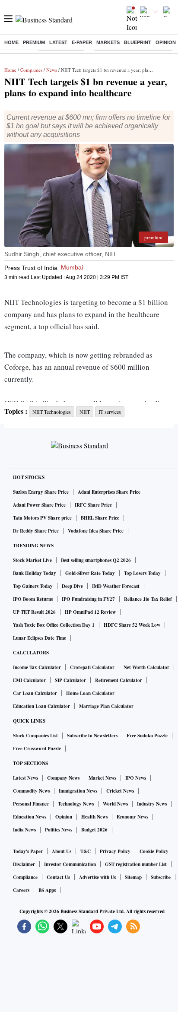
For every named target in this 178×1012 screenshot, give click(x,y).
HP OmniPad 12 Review (90, 612)
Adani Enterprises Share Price (109, 492)
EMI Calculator (29, 680)
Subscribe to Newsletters (92, 736)
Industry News (152, 804)
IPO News (135, 778)
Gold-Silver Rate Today (90, 573)
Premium (34, 42)
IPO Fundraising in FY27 (88, 599)
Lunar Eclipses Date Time (39, 638)
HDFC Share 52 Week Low (132, 625)
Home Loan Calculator (90, 693)
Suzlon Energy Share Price (41, 492)
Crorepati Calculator (92, 667)
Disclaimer (24, 864)
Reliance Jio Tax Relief (148, 599)
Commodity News (31, 791)
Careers (21, 890)
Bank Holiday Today (34, 573)
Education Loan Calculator (41, 706)
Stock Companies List (35, 736)
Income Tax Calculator (37, 667)
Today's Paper (28, 851)
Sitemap (133, 877)
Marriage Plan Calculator (106, 706)
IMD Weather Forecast (116, 586)
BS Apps (47, 890)
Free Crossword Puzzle (37, 749)
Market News (102, 778)
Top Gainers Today (33, 586)
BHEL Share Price (100, 518)
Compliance (25, 877)
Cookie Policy (154, 851)
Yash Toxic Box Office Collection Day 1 (54, 625)
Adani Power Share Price (39, 505)
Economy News (132, 817)
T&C (85, 851)
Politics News (58, 830)
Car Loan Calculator (35, 693)
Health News (94, 817)
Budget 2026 (94, 830)
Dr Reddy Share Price (36, 531)
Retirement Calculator (118, 680)
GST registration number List (136, 864)
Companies (31, 70)
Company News (63, 778)
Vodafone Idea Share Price (96, 531)
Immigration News (78, 791)
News (51, 70)
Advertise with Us (97, 877)
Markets (108, 42)
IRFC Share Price (93, 505)
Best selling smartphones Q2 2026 (96, 560)
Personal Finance (31, 804)
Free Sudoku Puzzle (147, 736)
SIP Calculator (70, 680)
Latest (58, 42)
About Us (61, 851)
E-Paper (82, 42)
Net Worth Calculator (146, 667)
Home (11, 42)
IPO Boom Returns (33, 599)
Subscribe (161, 877)
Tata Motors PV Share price (42, 518)
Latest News (25, 778)
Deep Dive (72, 586)
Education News (29, 817)
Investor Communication (70, 864)
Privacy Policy (115, 851)
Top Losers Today (142, 573)
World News (115, 804)
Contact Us (58, 877)
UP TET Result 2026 (34, 612)
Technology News (76, 804)
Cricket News (120, 791)
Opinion (166, 42)
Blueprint (137, 42)
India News (24, 830)
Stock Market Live (32, 560)
